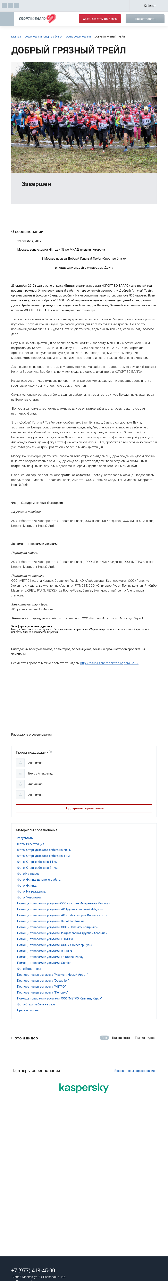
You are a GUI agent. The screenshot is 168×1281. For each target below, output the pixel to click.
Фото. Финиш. (27, 885)
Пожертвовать (145, 19)
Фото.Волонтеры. (29, 969)
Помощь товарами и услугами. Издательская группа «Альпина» (62, 933)
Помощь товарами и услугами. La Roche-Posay (50, 957)
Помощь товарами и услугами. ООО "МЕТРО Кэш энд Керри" (59, 998)
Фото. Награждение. (31, 891)
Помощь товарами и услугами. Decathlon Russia (50, 921)
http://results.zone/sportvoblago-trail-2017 (109, 663)
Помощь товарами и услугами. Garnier (44, 963)
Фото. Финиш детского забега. (39, 879)
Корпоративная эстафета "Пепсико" (42, 992)
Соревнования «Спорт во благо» (43, 36)
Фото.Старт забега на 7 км (36, 1004)
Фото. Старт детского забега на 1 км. (43, 856)
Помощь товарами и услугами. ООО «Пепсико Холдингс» (57, 927)
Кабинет (150, 6)
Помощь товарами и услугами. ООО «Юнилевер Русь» (55, 945)
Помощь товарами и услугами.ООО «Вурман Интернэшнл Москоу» (63, 903)
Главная (16, 36)
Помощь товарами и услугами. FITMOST (45, 939)
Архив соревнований (78, 36)
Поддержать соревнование (84, 808)
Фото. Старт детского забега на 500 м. (44, 850)
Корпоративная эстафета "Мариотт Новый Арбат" (52, 975)
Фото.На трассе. (28, 874)
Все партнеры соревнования (135, 1071)
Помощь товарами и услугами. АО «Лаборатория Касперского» (62, 915)
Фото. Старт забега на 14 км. (37, 862)
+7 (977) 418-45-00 (33, 1271)
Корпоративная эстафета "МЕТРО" (41, 986)
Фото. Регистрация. (31, 844)
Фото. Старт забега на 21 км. (37, 868)
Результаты (25, 838)
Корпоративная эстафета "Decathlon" (43, 980)
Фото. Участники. (29, 897)
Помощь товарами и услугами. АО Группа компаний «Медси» (60, 909)
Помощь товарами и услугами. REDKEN (44, 951)
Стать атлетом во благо (100, 19)
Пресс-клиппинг (28, 1010)
